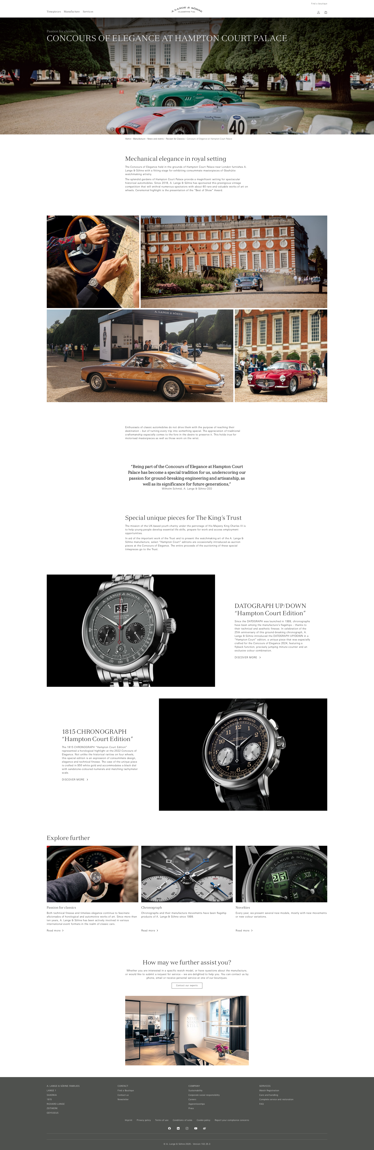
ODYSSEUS (52, 1113)
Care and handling (268, 1095)
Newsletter (123, 1099)
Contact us (123, 1095)
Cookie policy (203, 1120)
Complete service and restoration (276, 1099)
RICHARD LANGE (56, 1104)
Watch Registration (269, 1090)
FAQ (261, 1104)
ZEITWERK (52, 1108)
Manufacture (72, 11)
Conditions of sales (182, 1120)
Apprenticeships (196, 1104)
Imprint (129, 1120)
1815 (49, 1099)
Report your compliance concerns (232, 1120)
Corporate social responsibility (204, 1095)
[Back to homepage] (187, 9)
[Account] (318, 12)
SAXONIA (52, 1095)
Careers (192, 1099)
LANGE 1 (51, 1090)
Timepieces (54, 11)
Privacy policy (144, 1120)
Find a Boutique (126, 1090)
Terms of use (161, 1120)
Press (191, 1108)
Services (88, 11)
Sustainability (195, 1090)
